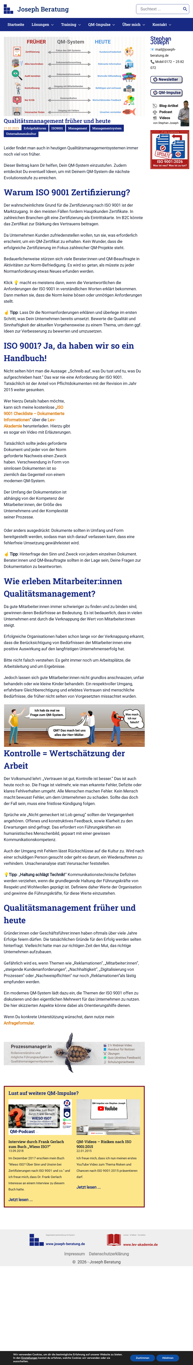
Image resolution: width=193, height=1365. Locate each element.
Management (77, 128)
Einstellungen (29, 1358)
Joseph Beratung (43, 9)
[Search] (185, 9)
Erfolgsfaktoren (35, 128)
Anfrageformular (19, 1023)
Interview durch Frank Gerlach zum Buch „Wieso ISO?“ (36, 1144)
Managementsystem (107, 128)
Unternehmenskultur (21, 134)
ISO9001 (57, 128)
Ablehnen (167, 1358)
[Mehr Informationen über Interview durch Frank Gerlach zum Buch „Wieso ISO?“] (40, 1117)
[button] (51, 24)
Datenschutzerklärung (109, 1253)
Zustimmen (142, 1358)
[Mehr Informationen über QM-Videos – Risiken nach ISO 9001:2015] (108, 1117)
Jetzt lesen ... (20, 1199)
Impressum (74, 1253)
